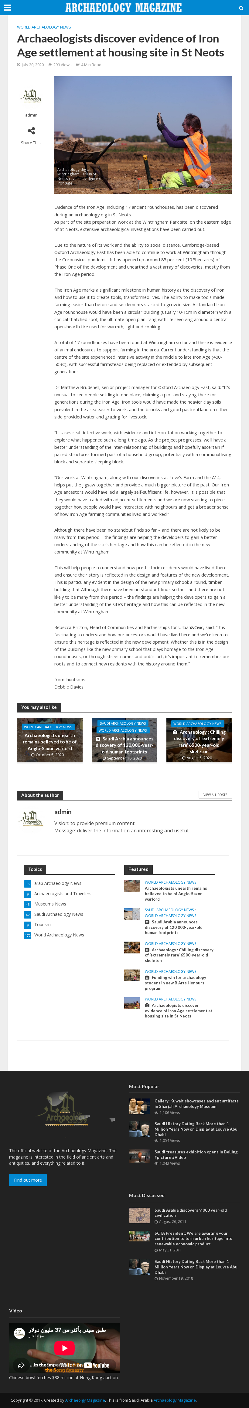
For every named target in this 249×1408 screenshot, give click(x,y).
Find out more (28, 1180)
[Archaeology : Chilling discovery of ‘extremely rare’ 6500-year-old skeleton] (132, 947)
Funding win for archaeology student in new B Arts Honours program (175, 982)
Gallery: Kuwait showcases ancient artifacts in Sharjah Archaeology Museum (197, 1103)
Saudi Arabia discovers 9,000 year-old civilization (191, 1213)
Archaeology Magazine (175, 1400)
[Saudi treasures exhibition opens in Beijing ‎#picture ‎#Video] (139, 1156)
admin (31, 115)
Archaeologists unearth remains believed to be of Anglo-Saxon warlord (50, 742)
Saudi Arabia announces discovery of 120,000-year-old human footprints (124, 745)
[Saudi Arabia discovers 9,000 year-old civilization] (139, 1215)
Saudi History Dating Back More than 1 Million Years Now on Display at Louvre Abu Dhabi (196, 1129)
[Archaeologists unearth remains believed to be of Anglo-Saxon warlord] (132, 885)
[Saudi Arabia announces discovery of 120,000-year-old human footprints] (132, 913)
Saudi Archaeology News (123, 723)
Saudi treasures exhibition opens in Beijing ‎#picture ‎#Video (196, 1154)
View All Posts (215, 795)
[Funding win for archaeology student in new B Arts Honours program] (132, 975)
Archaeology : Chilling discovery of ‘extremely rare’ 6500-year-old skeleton (200, 741)
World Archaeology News (44, 27)
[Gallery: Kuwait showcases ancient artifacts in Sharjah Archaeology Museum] (139, 1106)
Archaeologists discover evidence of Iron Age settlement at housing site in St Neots (178, 1010)
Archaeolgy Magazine (85, 1400)
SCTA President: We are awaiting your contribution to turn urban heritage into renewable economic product (193, 1238)
